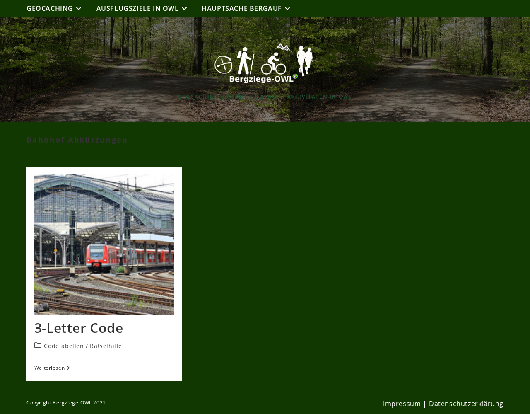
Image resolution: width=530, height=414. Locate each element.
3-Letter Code (78, 328)
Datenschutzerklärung (466, 403)
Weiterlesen (52, 368)
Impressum (402, 403)
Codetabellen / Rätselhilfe (83, 346)
